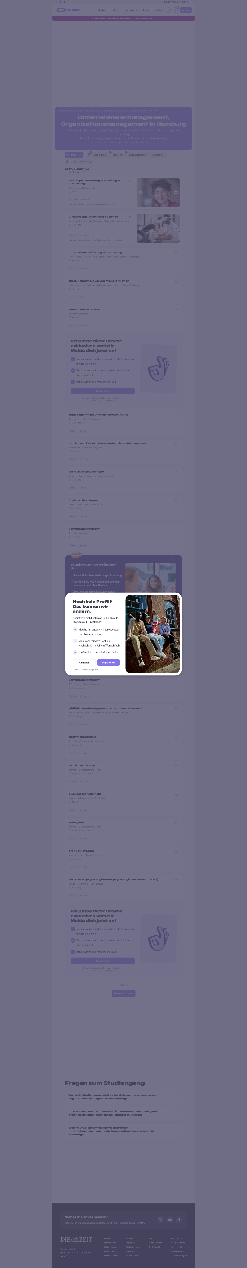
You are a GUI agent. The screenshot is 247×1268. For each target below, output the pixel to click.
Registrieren (108, 662)
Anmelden (84, 662)
